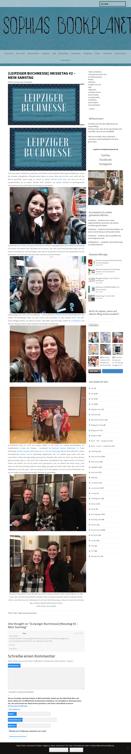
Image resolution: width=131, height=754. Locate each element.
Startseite (9, 53)
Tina (24, 633)
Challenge (95, 451)
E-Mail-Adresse (15, 720)
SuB (54, 53)
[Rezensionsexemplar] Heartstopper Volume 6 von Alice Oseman (108, 270)
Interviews (107, 53)
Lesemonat (95, 488)
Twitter (105, 155)
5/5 (92, 404)
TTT (92, 551)
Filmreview (95, 462)
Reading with (96, 519)
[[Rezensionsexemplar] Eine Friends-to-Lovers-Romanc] (105, 337)
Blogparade (95, 430)
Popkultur (87, 53)
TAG (92, 546)
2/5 (92, 388)
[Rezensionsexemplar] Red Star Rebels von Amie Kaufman (109, 261)
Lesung (94, 493)
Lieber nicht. (76, 750)
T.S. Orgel (80, 448)
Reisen (93, 525)
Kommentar (14, 665)
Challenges (76, 53)
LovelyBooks (76, 321)
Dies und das (96, 456)
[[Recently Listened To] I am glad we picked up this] (105, 361)
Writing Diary (96, 556)
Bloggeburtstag (97, 425)
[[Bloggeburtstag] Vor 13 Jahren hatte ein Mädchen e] (93, 337)
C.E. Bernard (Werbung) (51, 451)
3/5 (92, 393)
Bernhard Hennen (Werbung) (63, 448)
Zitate (97, 53)
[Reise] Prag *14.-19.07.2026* (105, 296)
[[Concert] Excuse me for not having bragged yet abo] (117, 361)
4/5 (92, 399)
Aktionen (94, 414)
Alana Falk (76, 317)
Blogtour (94, 435)
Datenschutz (120, 53)
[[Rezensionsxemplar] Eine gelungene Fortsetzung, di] (93, 349)
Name (11, 714)
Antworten (13, 649)
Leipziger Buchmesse (30, 613)
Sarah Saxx (62, 179)
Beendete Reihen (97, 420)
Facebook (105, 160)
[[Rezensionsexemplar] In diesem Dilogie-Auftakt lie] (117, 349)
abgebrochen (96, 409)
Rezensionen (33, 53)
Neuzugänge (96, 514)
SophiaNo (29, 82)
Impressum (65, 60)
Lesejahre (46, 53)
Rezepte (94, 535)
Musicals (94, 504)
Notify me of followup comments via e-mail (28, 731)
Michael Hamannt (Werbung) (27, 451)
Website (12, 725)
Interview (94, 472)
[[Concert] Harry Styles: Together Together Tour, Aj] (117, 337)
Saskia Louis (25, 245)
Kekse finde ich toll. (59, 750)
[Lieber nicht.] (128, 748)
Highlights (95, 467)
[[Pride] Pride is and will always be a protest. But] (93, 361)
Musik (93, 509)
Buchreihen (63, 53)
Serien (93, 540)
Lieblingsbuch (96, 498)
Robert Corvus (26, 454)
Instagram (105, 164)
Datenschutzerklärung (17, 706)
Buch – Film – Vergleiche (100, 441)
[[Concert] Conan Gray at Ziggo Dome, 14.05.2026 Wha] (105, 349)
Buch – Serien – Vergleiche (101, 446)
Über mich (20, 53)
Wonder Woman (62, 315)
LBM (15, 613)
